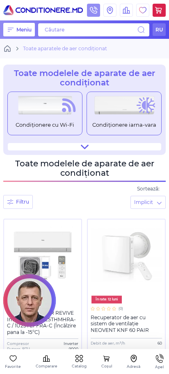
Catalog (79, 366)
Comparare (46, 366)
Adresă (133, 366)
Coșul (106, 366)
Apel (159, 367)
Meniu (24, 30)
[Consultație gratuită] (29, 300)
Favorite (13, 366)
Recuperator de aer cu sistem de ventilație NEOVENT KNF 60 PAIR (120, 323)
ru (159, 30)
